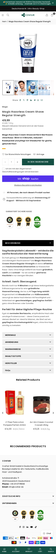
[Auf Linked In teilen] (31, 100)
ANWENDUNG (11, 342)
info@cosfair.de (16, 487)
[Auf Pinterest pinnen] (27, 100)
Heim (4, 21)
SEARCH (51, 551)
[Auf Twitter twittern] (24, 100)
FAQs (7, 370)
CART (40, 551)
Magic (5, 106)
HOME (4, 551)
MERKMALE (10, 335)
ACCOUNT (16, 551)
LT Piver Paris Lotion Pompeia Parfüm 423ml (14, 423)
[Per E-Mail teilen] (42, 100)
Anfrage (40, 154)
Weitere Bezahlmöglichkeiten (28, 185)
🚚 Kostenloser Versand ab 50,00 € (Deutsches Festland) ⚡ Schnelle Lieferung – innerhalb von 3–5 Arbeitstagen (28, 3)
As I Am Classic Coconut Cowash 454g (41, 423)
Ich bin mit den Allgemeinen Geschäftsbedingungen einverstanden (20, 170)
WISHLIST (28, 551)
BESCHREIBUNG (12, 243)
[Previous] (6, 87)
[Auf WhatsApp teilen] (38, 100)
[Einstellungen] (46, 15)
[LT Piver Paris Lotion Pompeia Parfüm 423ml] (14, 403)
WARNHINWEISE (13, 349)
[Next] (49, 87)
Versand (22, 125)
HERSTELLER (11, 363)
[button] (52, 15)
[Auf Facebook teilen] (20, 100)
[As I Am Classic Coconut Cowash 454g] (41, 403)
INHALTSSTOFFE (13, 356)
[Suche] (7, 15)
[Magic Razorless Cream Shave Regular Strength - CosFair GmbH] (20, 87)
